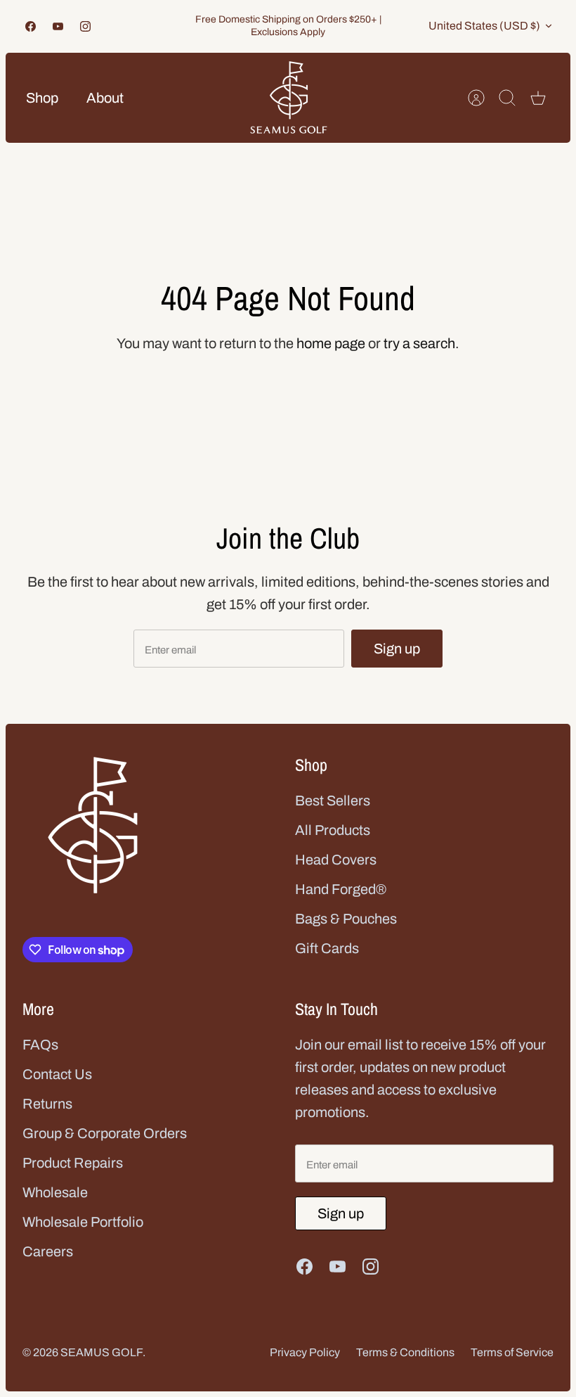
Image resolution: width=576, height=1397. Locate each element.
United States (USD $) (484, 26)
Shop (42, 98)
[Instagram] (85, 26)
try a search (419, 343)
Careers (47, 1251)
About (105, 98)
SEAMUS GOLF (101, 1352)
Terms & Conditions (405, 1352)
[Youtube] (58, 26)
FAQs (40, 1044)
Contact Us (57, 1074)
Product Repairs (72, 1162)
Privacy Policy (305, 1352)
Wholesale (55, 1192)
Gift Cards (327, 948)
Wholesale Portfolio (82, 1222)
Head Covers (336, 859)
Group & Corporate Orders (104, 1133)
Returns (47, 1103)
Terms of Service (512, 1352)
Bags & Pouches (346, 918)
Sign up (397, 648)
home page (330, 343)
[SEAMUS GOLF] (289, 98)
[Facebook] (30, 26)
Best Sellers (332, 800)
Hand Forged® (340, 889)
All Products (332, 830)
